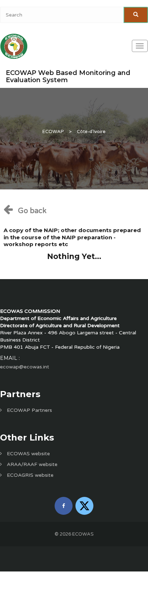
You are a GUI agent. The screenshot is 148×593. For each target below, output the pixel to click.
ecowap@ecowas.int (24, 367)
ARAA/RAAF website (31, 464)
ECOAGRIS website (29, 475)
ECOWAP (53, 132)
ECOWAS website (27, 454)
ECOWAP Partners (28, 410)
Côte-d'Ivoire (91, 132)
